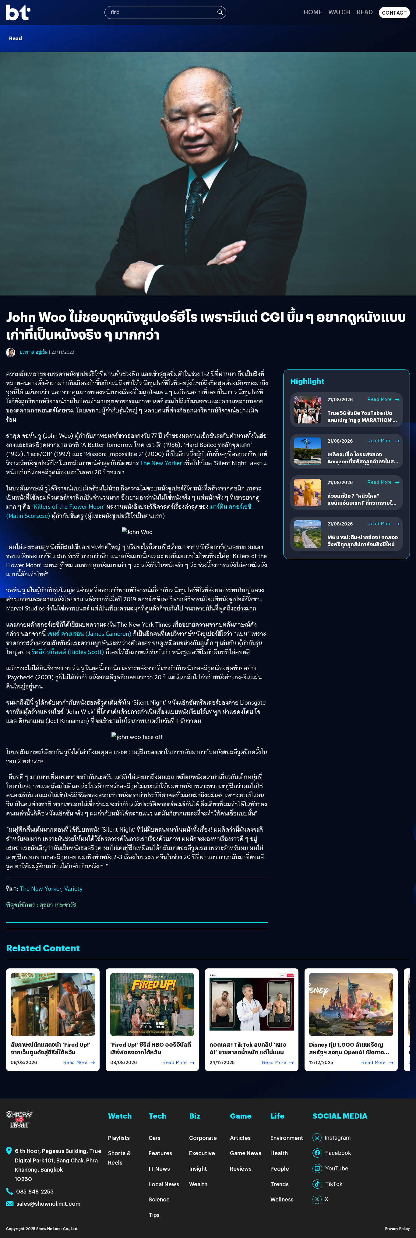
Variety (73, 888)
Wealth (198, 1184)
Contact (394, 12)
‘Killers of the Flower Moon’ (68, 506)
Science (159, 1199)
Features (160, 1153)
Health (279, 1153)
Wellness (282, 1199)
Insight (198, 1168)
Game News (245, 1153)
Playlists (119, 1137)
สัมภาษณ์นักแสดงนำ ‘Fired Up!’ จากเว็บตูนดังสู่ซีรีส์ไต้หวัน (50, 1048)
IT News (159, 1168)
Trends (279, 1184)
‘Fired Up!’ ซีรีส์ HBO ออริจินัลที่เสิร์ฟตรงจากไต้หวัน (150, 1048)
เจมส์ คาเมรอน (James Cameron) (89, 633)
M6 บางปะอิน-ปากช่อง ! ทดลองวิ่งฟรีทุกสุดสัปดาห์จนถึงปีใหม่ (362, 540)
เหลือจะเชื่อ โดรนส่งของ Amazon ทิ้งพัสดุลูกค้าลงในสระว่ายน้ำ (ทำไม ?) (363, 461)
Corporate (203, 1137)
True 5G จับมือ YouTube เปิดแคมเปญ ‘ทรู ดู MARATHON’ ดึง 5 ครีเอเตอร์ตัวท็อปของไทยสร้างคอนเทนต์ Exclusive (362, 423)
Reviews (241, 1168)
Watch (339, 11)
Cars (154, 1137)
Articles (240, 1137)
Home (313, 11)
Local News (164, 1184)
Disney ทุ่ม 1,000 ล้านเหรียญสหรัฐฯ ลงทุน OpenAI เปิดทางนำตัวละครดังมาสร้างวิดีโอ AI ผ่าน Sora (349, 1056)
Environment (286, 1137)
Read (365, 11)
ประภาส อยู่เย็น (34, 352)
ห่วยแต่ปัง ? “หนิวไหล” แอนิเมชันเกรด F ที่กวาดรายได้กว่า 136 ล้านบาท (361, 502)
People (279, 1168)
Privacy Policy (397, 1228)
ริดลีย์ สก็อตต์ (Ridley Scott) (68, 652)
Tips (154, 1215)
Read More (379, 399)
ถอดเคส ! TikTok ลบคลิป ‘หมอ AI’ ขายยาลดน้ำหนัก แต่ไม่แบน (248, 1048)
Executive (202, 1153)
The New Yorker (161, 463)
